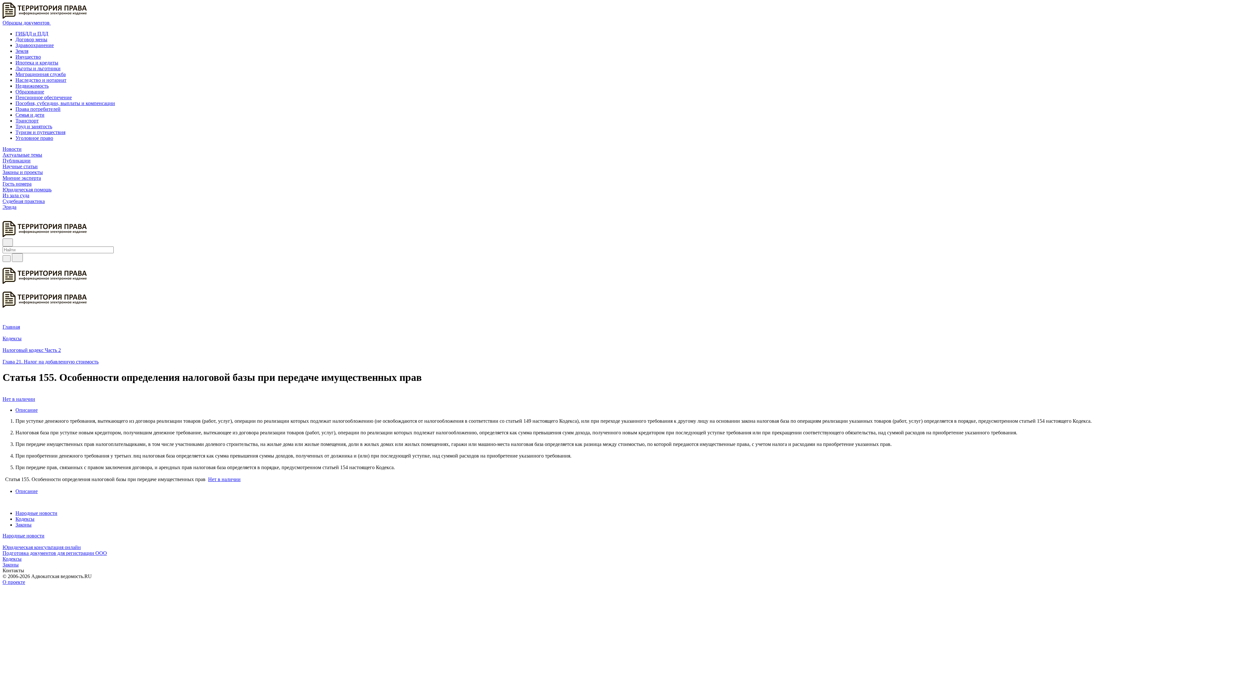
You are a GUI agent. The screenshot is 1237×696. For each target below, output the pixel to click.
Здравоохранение (34, 45)
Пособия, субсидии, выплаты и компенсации (65, 103)
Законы (23, 524)
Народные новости (36, 513)
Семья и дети (29, 115)
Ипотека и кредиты (36, 62)
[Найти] (17, 257)
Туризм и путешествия (40, 132)
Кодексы (24, 519)
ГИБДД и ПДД (31, 33)
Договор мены (31, 39)
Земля (21, 51)
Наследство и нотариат (40, 80)
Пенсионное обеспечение (43, 97)
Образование (29, 91)
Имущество (28, 57)
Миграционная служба (40, 74)
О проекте (14, 582)
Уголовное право (34, 138)
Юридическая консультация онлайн (42, 547)
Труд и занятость (33, 126)
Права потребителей (38, 109)
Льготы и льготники (38, 68)
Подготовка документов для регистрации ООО (55, 553)
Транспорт (27, 120)
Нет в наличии (19, 399)
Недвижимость (32, 86)
